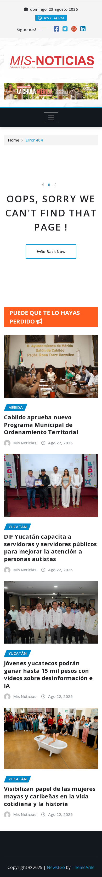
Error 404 (34, 140)
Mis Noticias (24, 442)
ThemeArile (83, 867)
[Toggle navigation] (51, 118)
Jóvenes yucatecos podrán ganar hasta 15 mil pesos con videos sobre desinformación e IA (48, 674)
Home (13, 140)
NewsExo (56, 867)
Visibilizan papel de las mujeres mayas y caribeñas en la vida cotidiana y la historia (49, 796)
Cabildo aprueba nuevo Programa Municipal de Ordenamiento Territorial (41, 424)
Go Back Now (52, 251)
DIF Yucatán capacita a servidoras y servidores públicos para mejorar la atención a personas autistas (50, 547)
